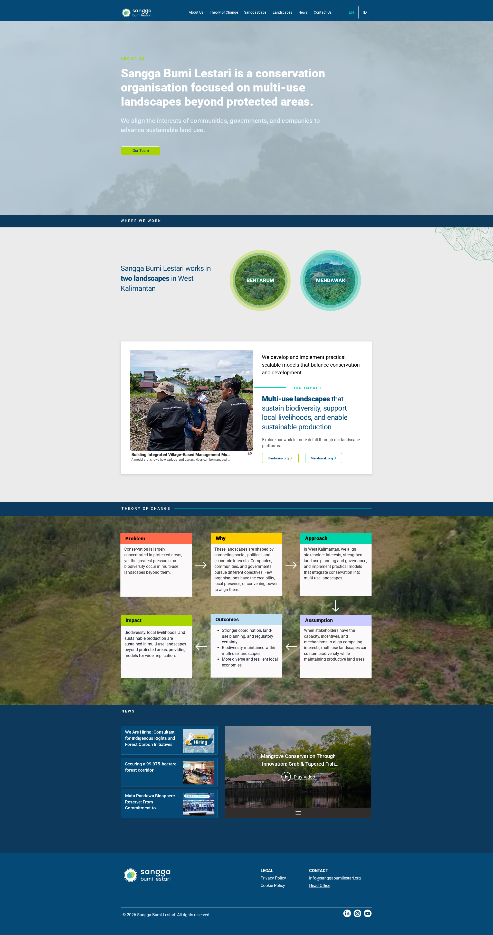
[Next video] (361, 767)
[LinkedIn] (347, 913)
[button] (191, 407)
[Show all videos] (298, 813)
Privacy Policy (273, 878)
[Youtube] (368, 913)
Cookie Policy (273, 885)
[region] (260, 280)
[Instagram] (357, 913)
